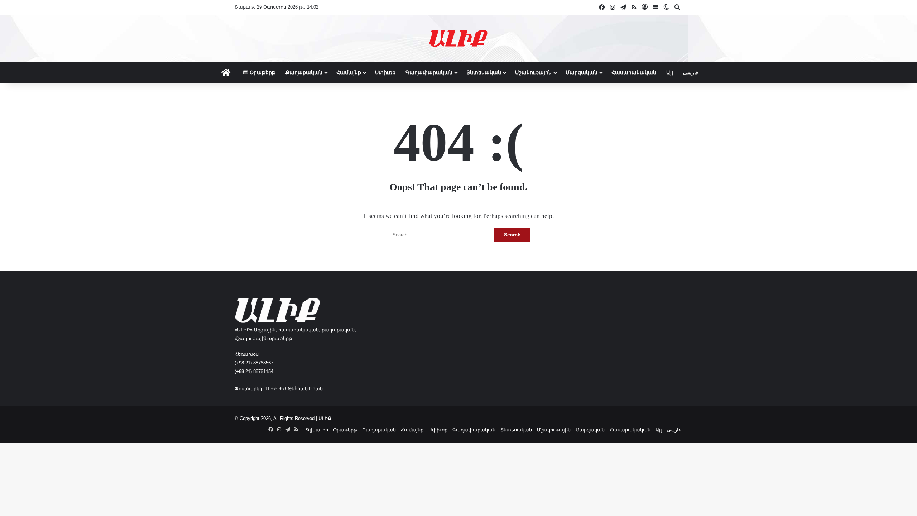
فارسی (690, 72)
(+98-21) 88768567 (254, 363)
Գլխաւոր (317, 430)
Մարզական (581, 72)
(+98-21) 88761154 (254, 371)
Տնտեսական (483, 72)
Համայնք (348, 72)
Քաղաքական (303, 72)
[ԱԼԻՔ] (458, 38)
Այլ (669, 72)
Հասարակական (633, 72)
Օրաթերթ (261, 72)
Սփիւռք (385, 72)
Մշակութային (533, 72)
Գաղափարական (428, 72)
